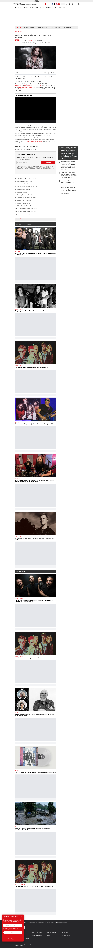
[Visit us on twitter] (54, 4)
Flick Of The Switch (42, 27)
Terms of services (32, 166)
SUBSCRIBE (48, 7)
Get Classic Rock (67, 27)
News (17, 40)
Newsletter (53, 72)
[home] (15, 7)
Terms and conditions (51, 932)
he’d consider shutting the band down (33, 141)
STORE (55, 7)
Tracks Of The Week (55, 27)
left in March (18, 85)
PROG (58, 1)
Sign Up (13, 932)
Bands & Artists (18, 31)
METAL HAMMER (51, 1)
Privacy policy (65, 932)
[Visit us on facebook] (52, 4)
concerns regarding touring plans (33, 85)
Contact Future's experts (36, 932)
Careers (48, 935)
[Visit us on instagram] (57, 4)
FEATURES (25, 7)
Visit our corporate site (61, 922)
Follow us (46, 72)
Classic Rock (30, 40)
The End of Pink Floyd (29, 27)
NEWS (19, 7)
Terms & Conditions (11, 938)
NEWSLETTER (62, 7)
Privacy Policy (17, 937)
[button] (77, 4)
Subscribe (63, 4)
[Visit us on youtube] (59, 4)
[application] (35, 108)
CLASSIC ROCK (43, 1)
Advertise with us (66, 935)
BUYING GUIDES (34, 7)
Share (18, 72)
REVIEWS (42, 7)
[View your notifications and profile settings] (72, 4)
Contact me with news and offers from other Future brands (13, 929)
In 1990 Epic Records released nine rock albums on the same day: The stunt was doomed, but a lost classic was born (69, 175)
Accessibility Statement (36, 935)
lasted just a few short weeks (25, 87)
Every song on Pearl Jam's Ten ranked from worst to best (69, 181)
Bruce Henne (24, 40)
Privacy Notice (19, 167)
